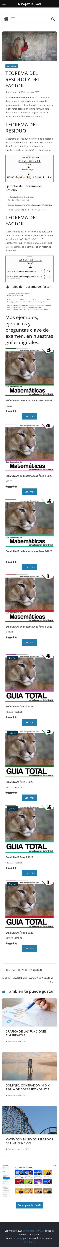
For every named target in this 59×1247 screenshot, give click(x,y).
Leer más (29, 416)
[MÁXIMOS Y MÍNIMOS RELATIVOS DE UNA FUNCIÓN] (29, 1108)
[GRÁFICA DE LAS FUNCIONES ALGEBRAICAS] (29, 1000)
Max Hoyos (12, 92)
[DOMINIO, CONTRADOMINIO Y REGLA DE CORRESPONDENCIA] (29, 1054)
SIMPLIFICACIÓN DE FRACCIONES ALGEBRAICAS (27, 980)
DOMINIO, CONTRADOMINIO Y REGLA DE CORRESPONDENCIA (27, 1087)
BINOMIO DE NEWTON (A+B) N (24, 970)
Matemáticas (12, 66)
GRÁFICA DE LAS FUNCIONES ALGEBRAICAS (25, 1033)
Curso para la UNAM (29, 1205)
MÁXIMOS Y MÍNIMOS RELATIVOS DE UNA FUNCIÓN (29, 1141)
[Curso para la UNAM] (6, 18)
